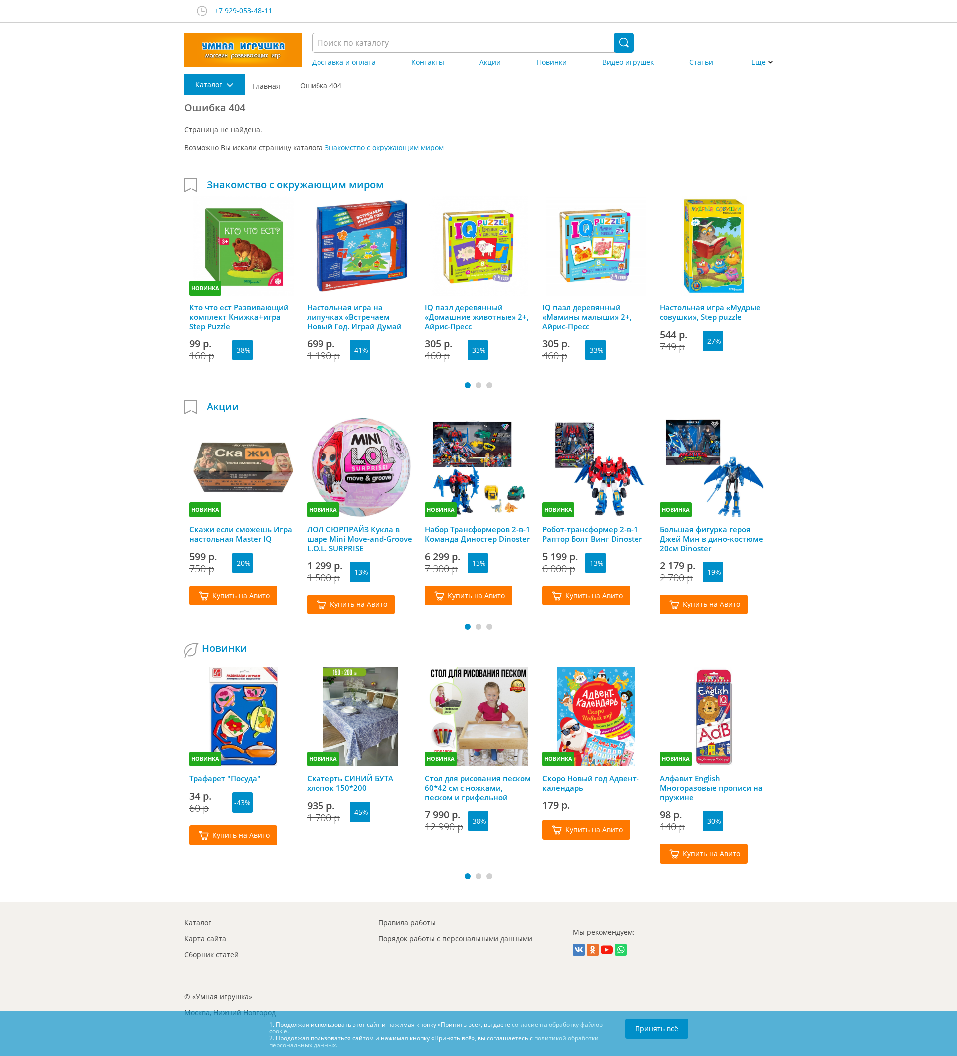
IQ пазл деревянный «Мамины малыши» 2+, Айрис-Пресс (587, 317)
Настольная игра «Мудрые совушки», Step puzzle (710, 312)
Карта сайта (205, 938)
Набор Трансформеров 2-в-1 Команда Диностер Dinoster (477, 534)
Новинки (552, 62)
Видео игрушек (628, 62)
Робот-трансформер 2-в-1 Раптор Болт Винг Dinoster (592, 534)
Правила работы (407, 922)
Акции (490, 62)
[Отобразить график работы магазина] (202, 11)
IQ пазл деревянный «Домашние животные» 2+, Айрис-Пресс (477, 317)
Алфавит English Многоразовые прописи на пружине (711, 788)
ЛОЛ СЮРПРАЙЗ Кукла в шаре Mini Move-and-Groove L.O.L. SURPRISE (359, 539)
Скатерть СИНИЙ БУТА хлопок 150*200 (350, 783)
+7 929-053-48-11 (243, 11)
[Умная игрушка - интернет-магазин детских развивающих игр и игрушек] (243, 50)
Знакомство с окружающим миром (384, 147)
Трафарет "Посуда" (225, 778)
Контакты (427, 62)
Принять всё (656, 1028)
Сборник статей (211, 954)
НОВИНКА (205, 288)
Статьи (701, 62)
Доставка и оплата (344, 62)
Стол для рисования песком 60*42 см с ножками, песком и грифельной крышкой (478, 788)
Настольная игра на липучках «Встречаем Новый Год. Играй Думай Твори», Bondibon (354, 317)
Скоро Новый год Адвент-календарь (590, 783)
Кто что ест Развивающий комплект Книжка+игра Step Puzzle (239, 317)
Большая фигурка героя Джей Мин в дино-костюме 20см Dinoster (711, 539)
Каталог (197, 922)
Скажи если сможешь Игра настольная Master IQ (240, 534)
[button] (468, 385)
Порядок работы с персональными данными (455, 938)
